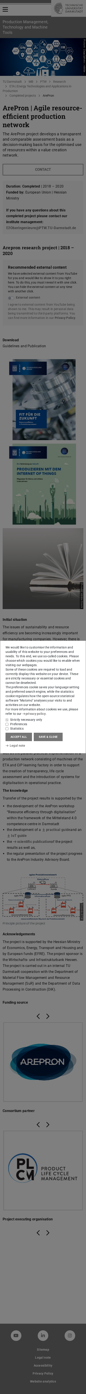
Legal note (17, 745)
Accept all (19, 736)
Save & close (48, 736)
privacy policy (36, 713)
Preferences (18, 724)
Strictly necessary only (26, 719)
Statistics (17, 728)
